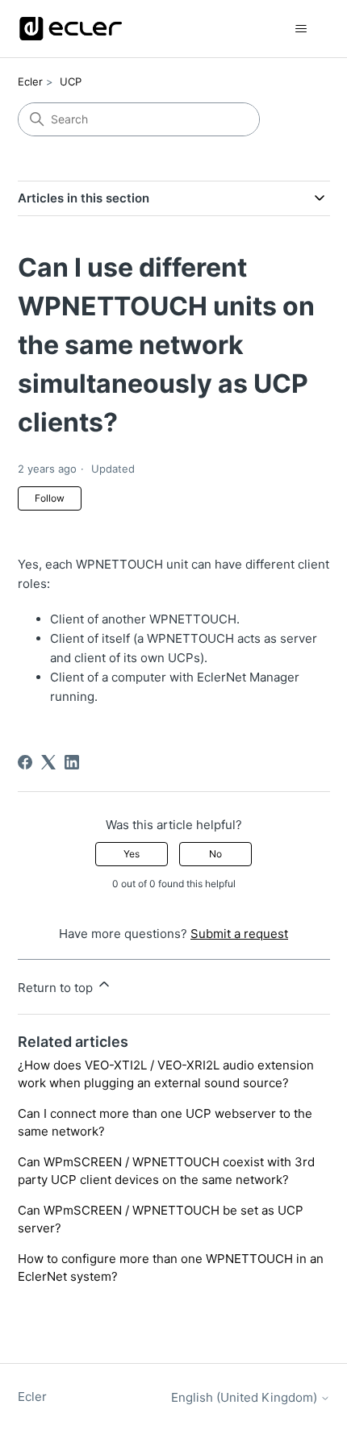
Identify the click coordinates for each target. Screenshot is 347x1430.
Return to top (57, 987)
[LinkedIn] (72, 762)
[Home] (70, 29)
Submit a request (239, 933)
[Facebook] (25, 762)
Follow (50, 498)
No (215, 854)
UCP (71, 81)
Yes (131, 854)
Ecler (30, 81)
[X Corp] (48, 762)
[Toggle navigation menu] (301, 29)
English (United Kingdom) (245, 1397)
